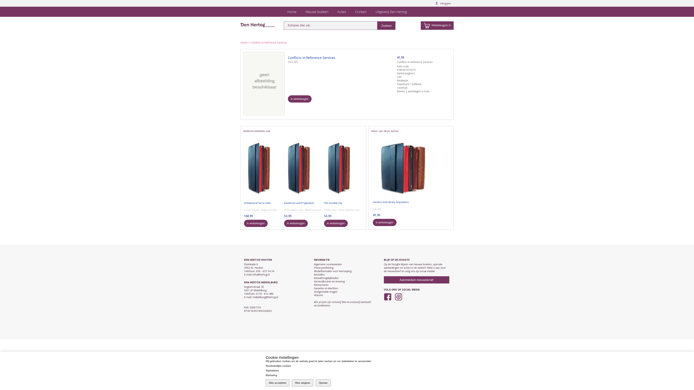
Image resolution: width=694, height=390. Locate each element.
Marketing (271, 375)
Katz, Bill (293, 61)
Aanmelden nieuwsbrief (416, 280)
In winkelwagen (300, 99)
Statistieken (272, 370)
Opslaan (323, 383)
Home (244, 42)
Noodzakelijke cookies (278, 365)
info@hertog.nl (261, 274)
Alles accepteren (277, 383)
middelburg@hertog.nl (265, 297)
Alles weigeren (302, 383)
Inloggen (445, 3)
